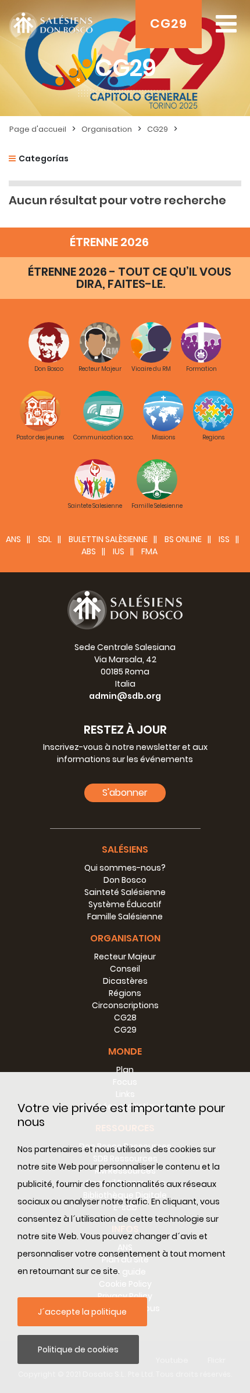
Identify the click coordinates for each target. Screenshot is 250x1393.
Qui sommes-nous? (125, 868)
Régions (125, 993)
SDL (45, 539)
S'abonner (125, 792)
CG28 (125, 1017)
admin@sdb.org (125, 696)
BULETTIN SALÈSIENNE (108, 539)
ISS (224, 539)
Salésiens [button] (125, 849)
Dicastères (125, 981)
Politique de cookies (78, 1349)
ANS (13, 539)
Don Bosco (125, 880)
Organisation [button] (125, 938)
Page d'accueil (37, 129)
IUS (118, 551)
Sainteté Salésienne (125, 892)
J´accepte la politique (82, 1312)
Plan (125, 1070)
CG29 (168, 24)
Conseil (125, 969)
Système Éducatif (125, 904)
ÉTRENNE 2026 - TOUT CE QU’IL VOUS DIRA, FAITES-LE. (129, 278)
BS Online (183, 539)
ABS (88, 551)
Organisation (106, 129)
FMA (149, 551)
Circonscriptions (125, 1005)
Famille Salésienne (125, 916)
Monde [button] (125, 1051)
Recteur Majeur (125, 956)
